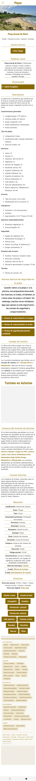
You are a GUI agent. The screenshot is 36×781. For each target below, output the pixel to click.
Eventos (25, 601)
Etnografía (12, 601)
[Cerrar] (3, 3)
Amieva (4, 451)
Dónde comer (9, 595)
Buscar (13, 631)
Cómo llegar (18, 51)
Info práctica (9, 619)
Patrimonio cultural (18, 607)
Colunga (23, 362)
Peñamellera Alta (23, 454)
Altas (23, 631)
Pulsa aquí (25, 588)
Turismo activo (26, 619)
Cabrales (11, 451)
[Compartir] (9, 778)
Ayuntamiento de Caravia (21, 572)
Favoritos (24, 625)
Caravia (31, 451)
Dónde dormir (26, 595)
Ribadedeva (5, 460)
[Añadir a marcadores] (26, 778)
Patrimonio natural (18, 613)
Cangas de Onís (21, 451)
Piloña (17, 457)
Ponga (23, 457)
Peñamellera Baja (7, 457)
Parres (29, 362)
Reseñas (11, 625)
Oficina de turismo (21, 569)
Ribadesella (5, 365)
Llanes (3, 454)
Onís (8, 454)
